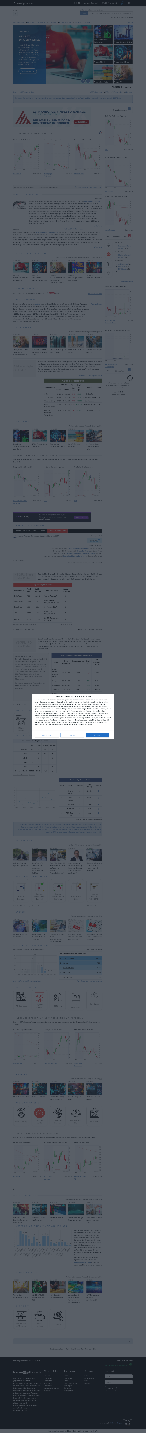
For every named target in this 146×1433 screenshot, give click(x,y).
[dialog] (73, 716)
